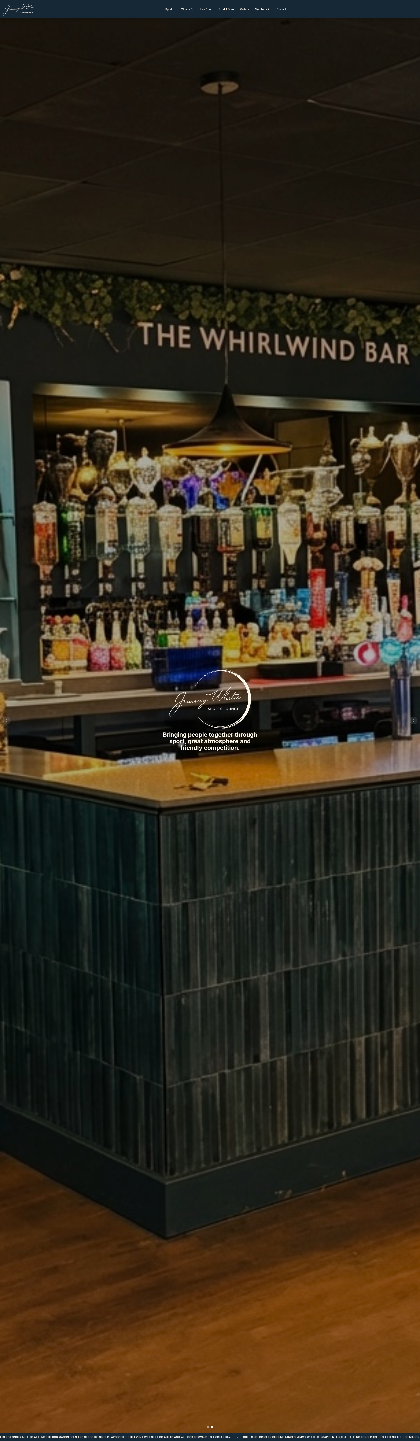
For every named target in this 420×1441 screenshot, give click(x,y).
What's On (187, 9)
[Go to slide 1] (208, 1427)
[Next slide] (413, 720)
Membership (263, 9)
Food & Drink (226, 9)
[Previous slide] (6, 720)
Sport (168, 9)
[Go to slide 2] (212, 1427)
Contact (281, 9)
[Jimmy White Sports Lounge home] (18, 9)
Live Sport (206, 9)
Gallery (244, 9)
